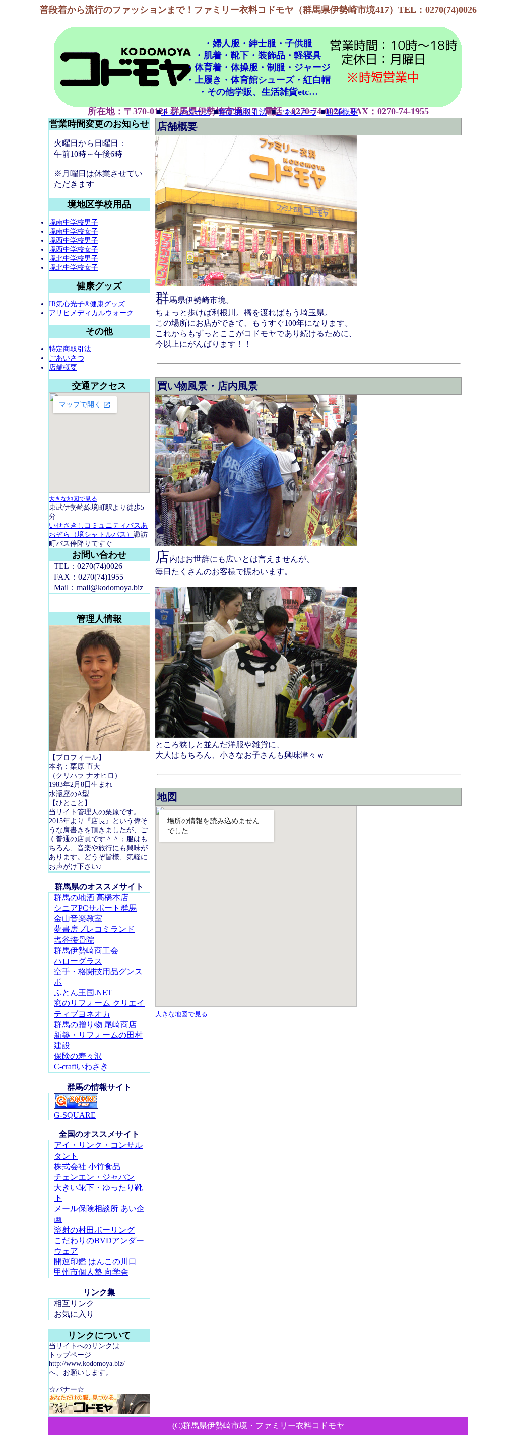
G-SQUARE (75, 1115)
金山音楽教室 (78, 918)
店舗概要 (342, 112)
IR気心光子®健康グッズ (87, 304)
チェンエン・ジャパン (94, 1177)
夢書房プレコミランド (94, 929)
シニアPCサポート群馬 (95, 908)
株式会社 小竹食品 (87, 1166)
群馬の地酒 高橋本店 (91, 897)
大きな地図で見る (73, 499)
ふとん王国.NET (83, 992)
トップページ (185, 112)
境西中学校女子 (73, 249)
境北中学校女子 (73, 267)
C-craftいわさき (81, 1066)
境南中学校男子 (73, 222)
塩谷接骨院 (74, 940)
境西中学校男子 (73, 240)
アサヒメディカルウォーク (91, 313)
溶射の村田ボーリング (94, 1230)
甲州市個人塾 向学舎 (91, 1272)
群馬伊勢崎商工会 (86, 950)
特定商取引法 (243, 112)
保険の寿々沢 (78, 1056)
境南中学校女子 (73, 231)
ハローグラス (78, 961)
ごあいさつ (296, 112)
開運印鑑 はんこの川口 (95, 1261)
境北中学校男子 (73, 258)
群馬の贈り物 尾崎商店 (95, 1024)
